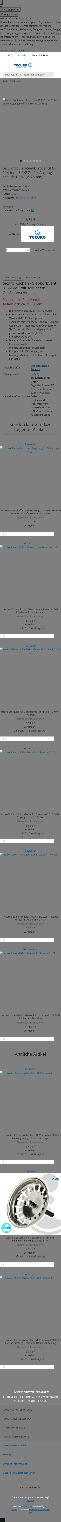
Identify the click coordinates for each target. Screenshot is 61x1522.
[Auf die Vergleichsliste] (50, 262)
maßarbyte (26, 1506)
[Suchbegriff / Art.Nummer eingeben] (56, 74)
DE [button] (32, 210)
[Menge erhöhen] (26, 254)
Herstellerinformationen (30, 517)
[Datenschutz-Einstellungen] (1, 2)
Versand (42, 224)
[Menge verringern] (4, 250)
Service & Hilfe (39, 55)
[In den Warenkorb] (58, 533)
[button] (53, 53)
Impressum (6, 50)
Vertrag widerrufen (30, 1487)
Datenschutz (23, 50)
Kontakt (22, 55)
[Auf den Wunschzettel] (55, 262)
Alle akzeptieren (10, 9)
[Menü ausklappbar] (7, 65)
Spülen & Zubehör (26, 197)
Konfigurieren (9, 14)
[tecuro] (37, 233)
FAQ (9, 55)
